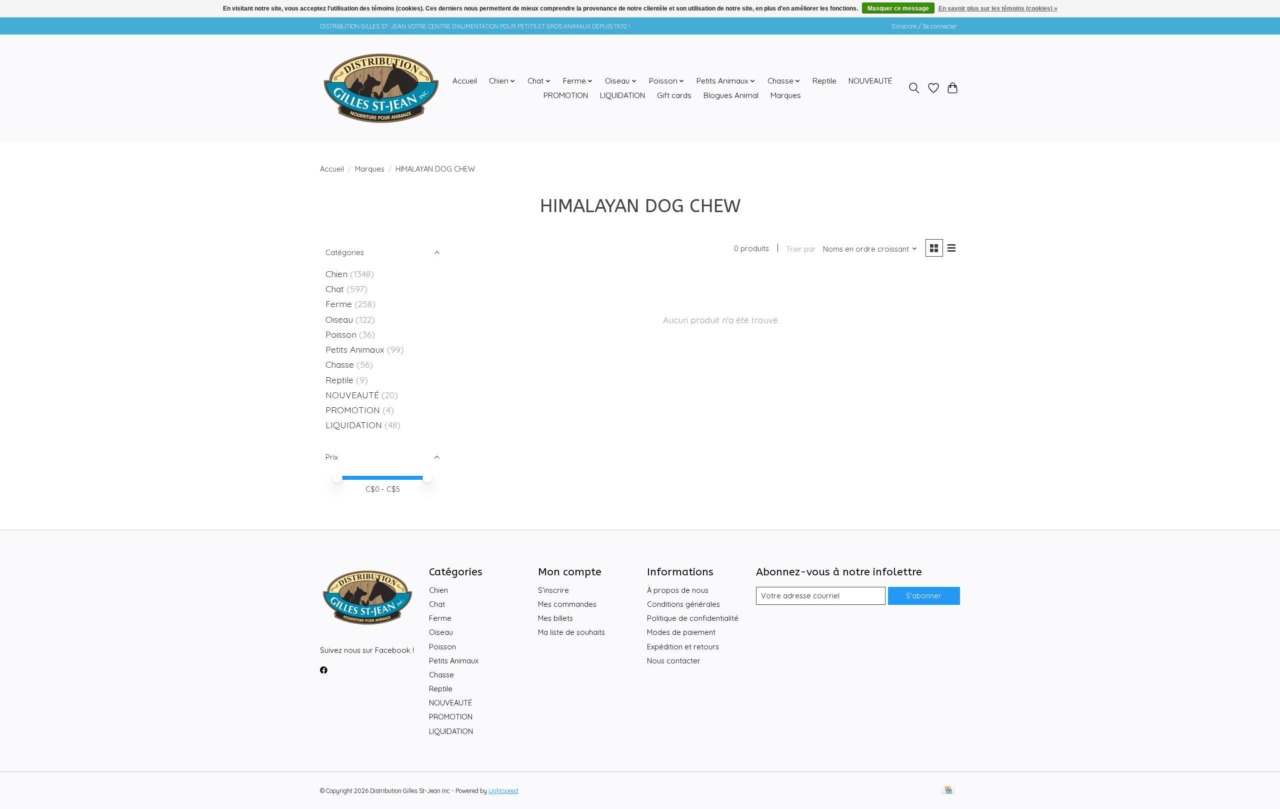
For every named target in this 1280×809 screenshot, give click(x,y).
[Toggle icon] (914, 88)
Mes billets (555, 618)
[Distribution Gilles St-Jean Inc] (381, 88)
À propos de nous (677, 590)
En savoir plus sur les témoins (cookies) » (998, 8)
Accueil (464, 81)
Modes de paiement (681, 632)
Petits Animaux (355, 349)
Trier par (801, 249)
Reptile (824, 81)
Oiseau (339, 319)
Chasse (340, 364)
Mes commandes (567, 604)
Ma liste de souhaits (571, 632)
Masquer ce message (898, 8)
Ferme (339, 303)
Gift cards (674, 95)
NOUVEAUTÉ (870, 81)
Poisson (341, 334)
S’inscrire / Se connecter (924, 26)
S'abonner (924, 595)
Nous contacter (673, 660)
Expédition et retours (683, 646)
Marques (785, 95)
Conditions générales (683, 604)
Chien (337, 273)
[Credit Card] (948, 790)
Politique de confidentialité (692, 618)
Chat (335, 288)
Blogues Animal (731, 95)
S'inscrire (553, 590)
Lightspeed (503, 790)
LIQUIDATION (622, 95)
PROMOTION (566, 95)
